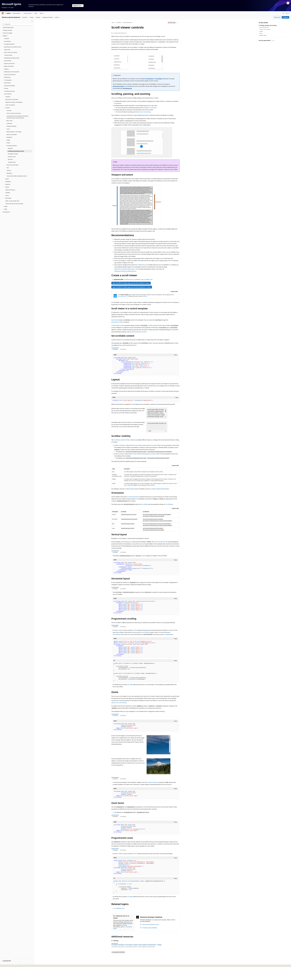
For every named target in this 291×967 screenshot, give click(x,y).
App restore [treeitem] (7, 49)
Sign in (287, 13)
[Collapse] (32, 21)
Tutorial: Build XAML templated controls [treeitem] (17, 176)
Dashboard (285, 17)
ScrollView (159, 79)
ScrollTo (134, 630)
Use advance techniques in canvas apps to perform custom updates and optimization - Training (136, 944)
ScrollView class (128, 279)
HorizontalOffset (145, 632)
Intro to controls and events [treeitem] (14, 113)
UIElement (141, 265)
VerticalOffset (116, 634)
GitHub (144, 296)
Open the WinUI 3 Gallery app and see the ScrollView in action (131, 283)
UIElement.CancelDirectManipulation (124, 269)
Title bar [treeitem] (9, 170)
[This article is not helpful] (274, 40)
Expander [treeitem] (10, 148)
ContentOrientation (133, 497)
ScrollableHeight (168, 634)
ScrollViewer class (138, 279)
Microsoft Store (122, 296)
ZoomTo (134, 853)
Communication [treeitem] (8, 55)
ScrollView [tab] (115, 349)
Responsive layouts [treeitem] (10, 190)
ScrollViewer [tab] (123, 349)
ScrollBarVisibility (129, 489)
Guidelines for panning (149, 107)
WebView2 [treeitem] (9, 173)
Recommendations (264, 27)
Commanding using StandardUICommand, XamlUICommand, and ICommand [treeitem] (17, 117)
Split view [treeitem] (10, 159)
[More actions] (178, 22)
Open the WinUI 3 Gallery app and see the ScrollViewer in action (131, 287)
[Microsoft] (3, 13)
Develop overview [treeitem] (7, 30)
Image (127, 711)
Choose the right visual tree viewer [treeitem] (14, 203)
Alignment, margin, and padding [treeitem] (13, 102)
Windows (118, 22)
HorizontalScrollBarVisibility (157, 445)
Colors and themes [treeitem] (10, 105)
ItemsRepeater (127, 88)
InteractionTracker (118, 86)
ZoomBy (130, 896)
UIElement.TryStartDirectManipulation (125, 271)
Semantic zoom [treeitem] (12, 156)
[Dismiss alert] (288, 3)
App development (127, 22)
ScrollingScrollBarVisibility (157, 489)
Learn (113, 22)
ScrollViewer (149, 79)
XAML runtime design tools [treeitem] (12, 201)
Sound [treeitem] (7, 195)
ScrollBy (130, 684)
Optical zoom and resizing (143, 112)
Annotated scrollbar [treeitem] (13, 154)
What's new (277, 17)
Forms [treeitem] (8, 129)
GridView (121, 325)
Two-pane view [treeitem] (11, 162)
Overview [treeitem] (6, 38)
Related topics (263, 35)
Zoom (260, 33)
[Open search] (283, 13)
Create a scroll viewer (264, 29)
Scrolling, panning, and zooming (267, 25)
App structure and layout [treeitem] (11, 99)
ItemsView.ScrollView (117, 322)
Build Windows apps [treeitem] (8, 27)
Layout (261, 31)
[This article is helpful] (272, 40)
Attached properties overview (137, 332)
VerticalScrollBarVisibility (139, 445)
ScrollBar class (148, 279)
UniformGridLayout (159, 542)
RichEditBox (159, 325)
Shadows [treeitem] (7, 192)
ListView (113, 325)
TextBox (150, 325)
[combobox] (17, 24)
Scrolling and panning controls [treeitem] (16, 151)
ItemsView (114, 320)
